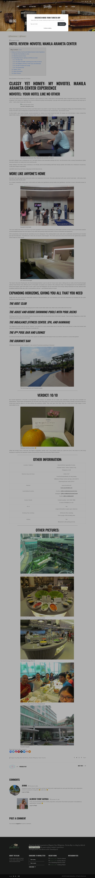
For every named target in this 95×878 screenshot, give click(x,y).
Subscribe (61, 24)
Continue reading (47, 28)
